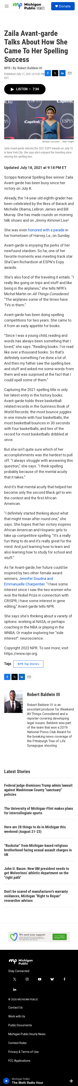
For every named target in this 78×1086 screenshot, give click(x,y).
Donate (65, 6)
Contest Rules (17, 1043)
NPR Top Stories (28, 664)
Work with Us (16, 1016)
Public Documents (20, 1025)
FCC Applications (19, 1060)
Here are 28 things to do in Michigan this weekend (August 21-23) (35, 829)
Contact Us (15, 1007)
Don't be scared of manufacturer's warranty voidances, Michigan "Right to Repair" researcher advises (36, 896)
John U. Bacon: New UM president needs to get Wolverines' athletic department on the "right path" (36, 873)
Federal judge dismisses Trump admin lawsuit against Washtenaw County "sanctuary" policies (38, 790)
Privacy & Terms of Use (23, 1051)
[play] (6, 1081)
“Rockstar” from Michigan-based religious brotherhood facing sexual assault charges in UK (38, 850)
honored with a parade (46, 230)
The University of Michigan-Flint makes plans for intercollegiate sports (38, 810)
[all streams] (72, 1081)
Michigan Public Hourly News (27, 1034)
